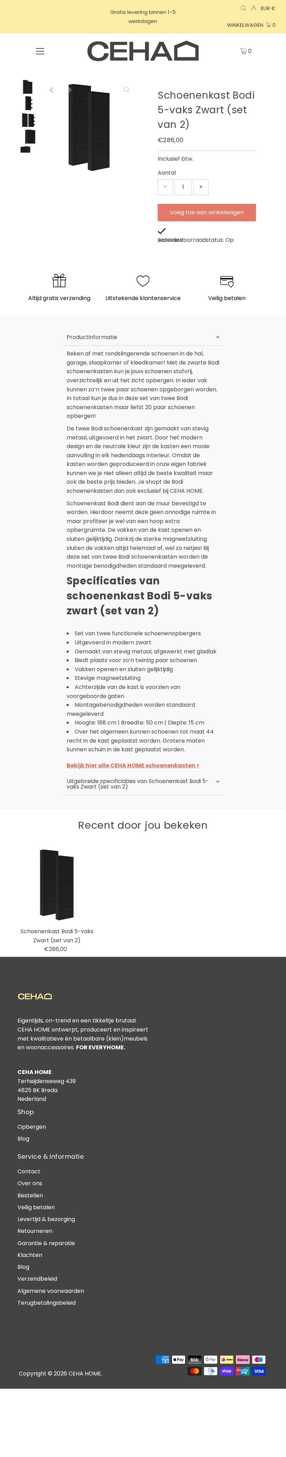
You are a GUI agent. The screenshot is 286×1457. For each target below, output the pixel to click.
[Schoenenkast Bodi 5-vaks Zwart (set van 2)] (57, 884)
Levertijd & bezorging (46, 1219)
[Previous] (52, 90)
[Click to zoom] (126, 90)
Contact (28, 1171)
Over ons (29, 1183)
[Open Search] (243, 8)
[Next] (69, 90)
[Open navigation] (40, 51)
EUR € (268, 8)
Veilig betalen (36, 1207)
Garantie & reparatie (46, 1243)
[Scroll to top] (272, 1443)
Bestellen (30, 1195)
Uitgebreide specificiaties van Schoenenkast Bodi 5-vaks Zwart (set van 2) (138, 784)
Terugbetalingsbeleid (46, 1303)
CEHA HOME (84, 1374)
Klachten (29, 1255)
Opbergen (31, 1127)
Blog (23, 1139)
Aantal (167, 173)
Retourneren (34, 1231)
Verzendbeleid (37, 1279)
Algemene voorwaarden (50, 1291)
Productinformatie (92, 337)
